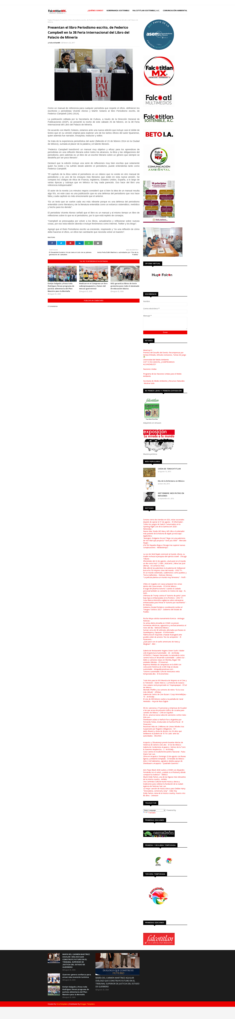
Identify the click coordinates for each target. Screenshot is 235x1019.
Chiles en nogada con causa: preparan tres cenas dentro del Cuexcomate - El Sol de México (162, 585)
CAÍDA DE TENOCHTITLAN (169, 469)
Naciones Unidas (150, 369)
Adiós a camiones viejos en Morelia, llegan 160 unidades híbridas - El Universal (161, 661)
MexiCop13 (147, 350)
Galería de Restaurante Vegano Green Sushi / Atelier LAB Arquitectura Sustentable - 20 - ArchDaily (163, 651)
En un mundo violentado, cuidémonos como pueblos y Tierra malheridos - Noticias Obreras (165, 574)
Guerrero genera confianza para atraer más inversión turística (76, 976)
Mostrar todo (149, 383)
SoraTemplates (62, 1004)
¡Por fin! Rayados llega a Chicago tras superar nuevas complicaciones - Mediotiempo (164, 546)
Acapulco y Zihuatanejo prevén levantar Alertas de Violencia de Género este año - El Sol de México (163, 743)
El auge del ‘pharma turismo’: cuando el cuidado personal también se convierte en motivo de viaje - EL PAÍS (164, 590)
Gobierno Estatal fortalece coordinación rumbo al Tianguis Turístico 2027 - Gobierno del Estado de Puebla (162, 609)
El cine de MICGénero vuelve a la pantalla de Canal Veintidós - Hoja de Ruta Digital (163, 700)
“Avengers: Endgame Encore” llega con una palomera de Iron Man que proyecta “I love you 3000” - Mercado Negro (164, 540)
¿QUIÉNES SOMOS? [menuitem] (95, 10)
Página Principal (53, 20)
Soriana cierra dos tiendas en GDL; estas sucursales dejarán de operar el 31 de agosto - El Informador (163, 520)
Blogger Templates (87, 1004)
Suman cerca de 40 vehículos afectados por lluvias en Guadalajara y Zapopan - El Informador (164, 631)
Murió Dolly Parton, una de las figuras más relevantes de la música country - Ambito (164, 778)
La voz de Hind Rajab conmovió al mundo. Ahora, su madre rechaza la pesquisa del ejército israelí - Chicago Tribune (165, 556)
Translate (152, 812)
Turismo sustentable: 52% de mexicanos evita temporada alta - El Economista (161, 672)
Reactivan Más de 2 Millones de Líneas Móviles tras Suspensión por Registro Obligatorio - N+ (163, 727)
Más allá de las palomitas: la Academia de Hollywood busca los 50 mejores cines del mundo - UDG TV (164, 569)
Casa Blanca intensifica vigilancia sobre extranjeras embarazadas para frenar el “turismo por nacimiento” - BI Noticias (165, 602)
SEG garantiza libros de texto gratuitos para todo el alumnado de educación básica (125, 286)
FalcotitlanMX (54, 43)
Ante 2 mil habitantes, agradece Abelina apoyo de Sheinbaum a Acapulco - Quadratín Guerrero (162, 762)
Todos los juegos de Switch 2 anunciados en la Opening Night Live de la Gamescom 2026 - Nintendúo (161, 526)
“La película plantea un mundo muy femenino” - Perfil (164, 577)
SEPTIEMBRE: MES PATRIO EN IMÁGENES (171, 494)
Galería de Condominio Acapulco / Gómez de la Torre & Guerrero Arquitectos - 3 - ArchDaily (164, 748)
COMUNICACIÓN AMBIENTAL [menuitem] (175, 10)
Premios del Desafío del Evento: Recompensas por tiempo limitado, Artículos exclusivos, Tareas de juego (164, 353)
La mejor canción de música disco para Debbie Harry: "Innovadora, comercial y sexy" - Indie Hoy (164, 789)
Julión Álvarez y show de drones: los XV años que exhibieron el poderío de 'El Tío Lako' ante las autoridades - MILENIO (162, 733)
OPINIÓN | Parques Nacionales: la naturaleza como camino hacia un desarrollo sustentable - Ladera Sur (164, 656)
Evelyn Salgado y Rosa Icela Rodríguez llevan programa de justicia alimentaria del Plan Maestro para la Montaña (61, 287)
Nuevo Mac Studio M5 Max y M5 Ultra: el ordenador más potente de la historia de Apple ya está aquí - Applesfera (164, 533)
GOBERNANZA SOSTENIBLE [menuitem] (117, 10)
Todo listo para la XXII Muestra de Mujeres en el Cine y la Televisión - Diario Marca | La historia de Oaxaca (165, 681)
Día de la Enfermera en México (171, 481)
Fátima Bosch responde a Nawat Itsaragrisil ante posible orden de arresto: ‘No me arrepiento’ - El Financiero (162, 637)
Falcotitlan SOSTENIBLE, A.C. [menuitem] (146, 10)
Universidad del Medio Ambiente (156, 359)
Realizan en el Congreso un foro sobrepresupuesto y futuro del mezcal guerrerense (93, 286)
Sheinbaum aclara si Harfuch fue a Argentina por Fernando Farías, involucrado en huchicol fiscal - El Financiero (163, 721)
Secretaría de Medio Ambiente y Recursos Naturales (164, 381)
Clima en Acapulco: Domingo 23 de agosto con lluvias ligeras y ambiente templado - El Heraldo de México (164, 757)
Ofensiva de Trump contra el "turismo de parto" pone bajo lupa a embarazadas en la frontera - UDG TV (164, 596)
